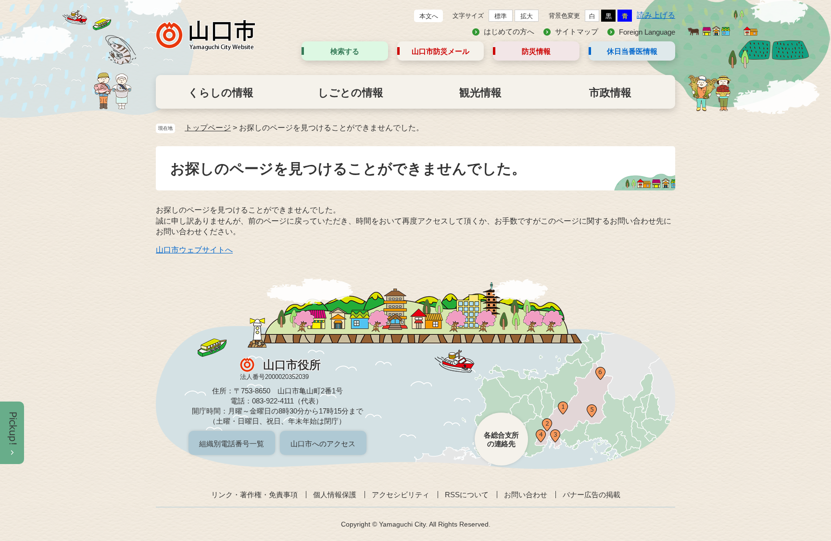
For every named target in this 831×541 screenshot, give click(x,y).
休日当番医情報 (632, 51)
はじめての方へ (509, 31)
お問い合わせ (525, 494)
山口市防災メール (440, 51)
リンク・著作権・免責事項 (254, 494)
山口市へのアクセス (322, 444)
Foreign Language (647, 32)
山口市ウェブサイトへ (194, 250)
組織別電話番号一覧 (231, 444)
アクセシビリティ (400, 494)
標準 (500, 16)
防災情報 (536, 51)
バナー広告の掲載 (591, 494)
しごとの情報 (350, 93)
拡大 (526, 16)
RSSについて (467, 494)
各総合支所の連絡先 (501, 439)
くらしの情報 (220, 93)
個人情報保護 (334, 494)
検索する (344, 51)
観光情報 (480, 93)
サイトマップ (576, 31)
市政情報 (610, 93)
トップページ (208, 128)
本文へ (428, 16)
